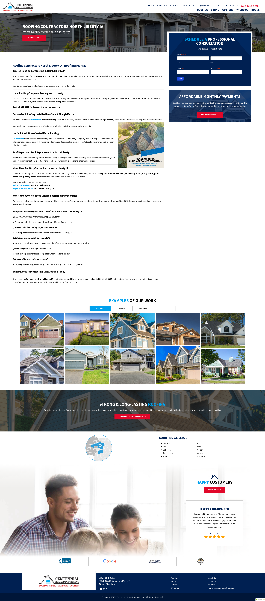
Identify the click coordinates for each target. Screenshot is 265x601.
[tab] (164, 307)
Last (211, 62)
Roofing (202, 10)
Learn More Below (34, 38)
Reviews (205, 6)
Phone (182, 68)
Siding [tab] (122, 308)
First (178, 62)
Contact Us (233, 6)
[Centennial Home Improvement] (41, 6)
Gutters (227, 10)
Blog (217, 6)
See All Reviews (214, 490)
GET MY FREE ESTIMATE (209, 115)
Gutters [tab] (143, 308)
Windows (242, 10)
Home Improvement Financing (164, 6)
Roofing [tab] (100, 308)
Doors (255, 10)
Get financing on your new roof (132, 417)
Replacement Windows (23, 188)
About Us (190, 6)
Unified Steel (18, 138)
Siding (215, 10)
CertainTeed (35, 119)
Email (215, 68)
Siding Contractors (21, 185)
